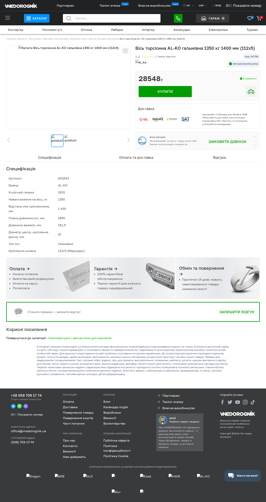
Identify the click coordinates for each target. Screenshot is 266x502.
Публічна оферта (116, 440)
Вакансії (109, 418)
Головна (11, 38)
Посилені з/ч (52, 30)
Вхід (218, 5)
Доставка (70, 407)
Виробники (112, 412)
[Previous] (10, 140)
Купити (165, 91)
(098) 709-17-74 (22, 442)
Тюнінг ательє (110, 5)
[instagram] (245, 402)
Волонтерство (114, 423)
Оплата (68, 402)
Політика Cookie (115, 456)
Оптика (86, 30)
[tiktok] (252, 402)
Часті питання (74, 423)
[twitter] (230, 402)
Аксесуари (182, 30)
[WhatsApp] (19, 406)
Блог (107, 402)
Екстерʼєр (15, 30)
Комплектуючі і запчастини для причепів (94, 38)
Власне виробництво (154, 5)
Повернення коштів (78, 418)
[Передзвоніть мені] (178, 18)
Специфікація (49, 157)
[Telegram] (13, 406)
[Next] (127, 140)
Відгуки (219, 157)
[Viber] (25, 406)
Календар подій (115, 407)
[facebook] (222, 402)
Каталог (40, 18)
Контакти (70, 446)
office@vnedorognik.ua (28, 431)
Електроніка (218, 30)
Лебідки (117, 30)
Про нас (69, 440)
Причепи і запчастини (55, 38)
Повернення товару (78, 412)
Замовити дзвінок (228, 141)
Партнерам (65, 5)
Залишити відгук (237, 312)
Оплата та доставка (136, 157)
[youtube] (237, 402)
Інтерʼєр (148, 30)
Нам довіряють (74, 457)
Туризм (252, 30)
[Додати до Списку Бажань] (125, 51)
